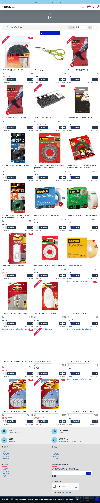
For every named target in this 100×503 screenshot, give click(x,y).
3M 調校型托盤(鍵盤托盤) (43, 118)
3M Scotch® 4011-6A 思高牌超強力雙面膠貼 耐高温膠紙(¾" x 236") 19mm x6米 (82, 167)
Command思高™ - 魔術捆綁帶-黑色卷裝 (80, 118)
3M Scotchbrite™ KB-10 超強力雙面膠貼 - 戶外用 (17, 167)
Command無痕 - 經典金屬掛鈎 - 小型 (14, 314)
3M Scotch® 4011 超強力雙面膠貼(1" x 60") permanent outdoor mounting (49, 167)
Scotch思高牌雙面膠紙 (75, 266)
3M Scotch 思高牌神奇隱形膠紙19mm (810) (82, 216)
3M (3, 73)
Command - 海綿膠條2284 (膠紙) (13, 70)
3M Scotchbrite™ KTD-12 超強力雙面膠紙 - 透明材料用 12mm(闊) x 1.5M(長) (17, 217)
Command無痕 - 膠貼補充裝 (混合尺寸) (80, 412)
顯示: (90, 27)
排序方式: (71, 27)
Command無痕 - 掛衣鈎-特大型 (45, 314)
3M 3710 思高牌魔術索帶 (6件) (77, 70)
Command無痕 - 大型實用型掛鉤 (13, 266)
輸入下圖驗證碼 (56, 481)
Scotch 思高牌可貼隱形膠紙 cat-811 (46, 216)
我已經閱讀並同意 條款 (63, 492)
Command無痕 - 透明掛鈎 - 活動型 (14, 412)
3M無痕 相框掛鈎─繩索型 (43, 362)
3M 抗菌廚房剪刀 (40, 70)
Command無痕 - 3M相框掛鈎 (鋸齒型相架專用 (17, 363)
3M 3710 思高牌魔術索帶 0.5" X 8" (14, 118)
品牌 (50, 14)
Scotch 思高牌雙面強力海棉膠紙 (78, 362)
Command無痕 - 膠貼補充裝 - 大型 (79, 314)
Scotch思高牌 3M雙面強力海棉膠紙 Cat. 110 (49, 266)
